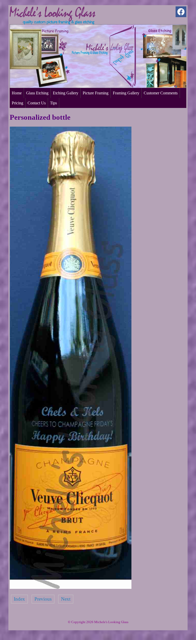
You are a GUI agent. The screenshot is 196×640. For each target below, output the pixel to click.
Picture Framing (95, 93)
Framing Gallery (126, 93)
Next (65, 599)
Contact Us (37, 103)
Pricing (17, 103)
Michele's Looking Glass (111, 622)
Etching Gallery (65, 93)
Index (19, 599)
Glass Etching (37, 93)
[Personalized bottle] (70, 587)
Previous (43, 599)
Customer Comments (161, 93)
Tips (53, 103)
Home (17, 93)
